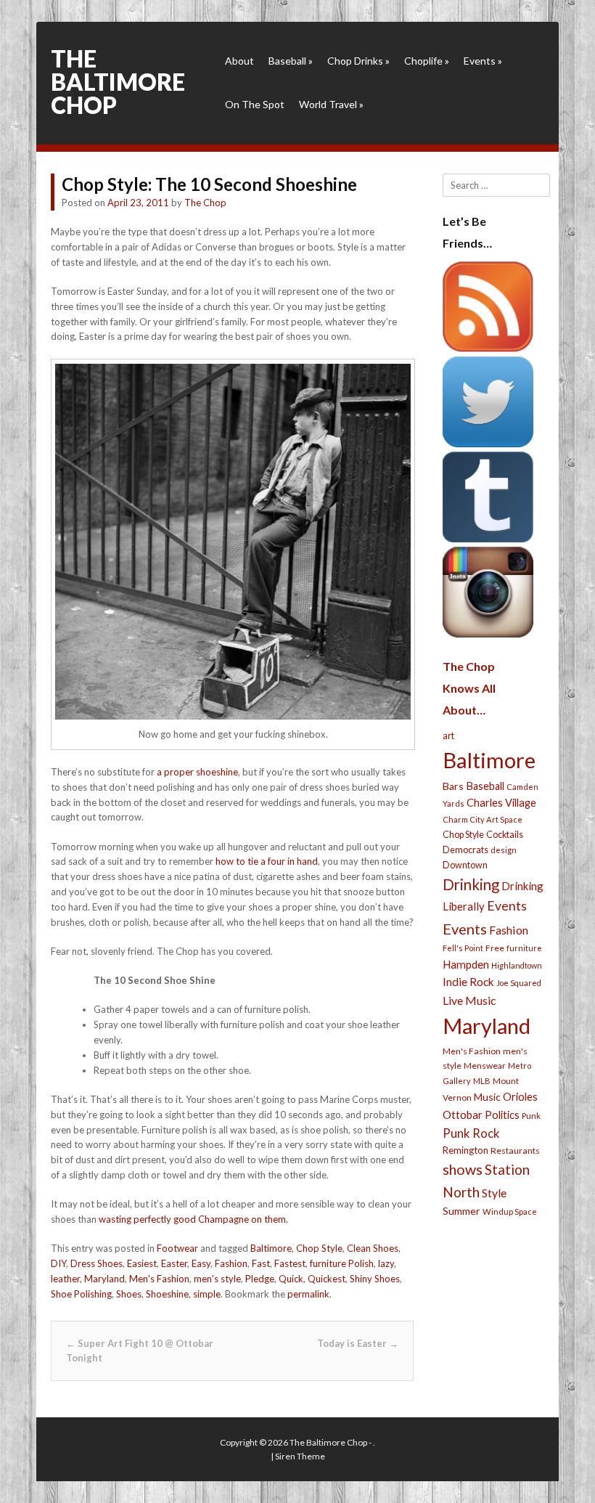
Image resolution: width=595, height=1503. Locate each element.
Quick (291, 1278)
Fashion (231, 1263)
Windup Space (510, 1211)
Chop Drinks (358, 60)
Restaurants (515, 1150)
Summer (461, 1211)
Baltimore (271, 1248)
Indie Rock (468, 981)
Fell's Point (463, 948)
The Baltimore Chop (118, 81)
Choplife (426, 60)
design (504, 850)
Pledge (259, 1278)
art (448, 735)
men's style (217, 1278)
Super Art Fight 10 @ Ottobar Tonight (139, 1350)
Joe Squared (518, 982)
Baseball (290, 60)
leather (65, 1278)
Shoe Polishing (81, 1294)
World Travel (331, 104)
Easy (201, 1263)
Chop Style (319, 1248)
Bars (453, 786)
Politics (502, 1114)
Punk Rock (471, 1133)
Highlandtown (516, 965)
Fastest (289, 1263)
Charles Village (501, 803)
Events (483, 60)
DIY (58, 1263)
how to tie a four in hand (267, 861)
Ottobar (463, 1114)
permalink (308, 1294)
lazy (386, 1263)
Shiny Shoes (375, 1278)
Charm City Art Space (482, 819)
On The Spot (254, 104)
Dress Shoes (96, 1263)
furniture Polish (342, 1263)
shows (463, 1169)
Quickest (326, 1278)
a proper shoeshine (197, 772)
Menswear (485, 1065)
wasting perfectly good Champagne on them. (193, 1219)
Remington (465, 1150)
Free (494, 947)
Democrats (465, 849)
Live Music (469, 1000)
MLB (482, 1081)
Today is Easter (357, 1343)
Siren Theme (300, 1456)
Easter (174, 1263)
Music (487, 1097)
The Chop (205, 202)
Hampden (466, 964)
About (239, 60)
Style (494, 1192)
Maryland (104, 1278)
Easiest (142, 1263)
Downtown (465, 865)
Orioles (520, 1096)
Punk (531, 1115)
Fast (261, 1263)
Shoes (128, 1294)
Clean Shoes (372, 1248)
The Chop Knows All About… (469, 688)
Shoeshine (167, 1294)
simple (207, 1294)
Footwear (177, 1248)
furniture (524, 948)
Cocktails (504, 834)
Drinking (471, 884)
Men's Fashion (159, 1278)
